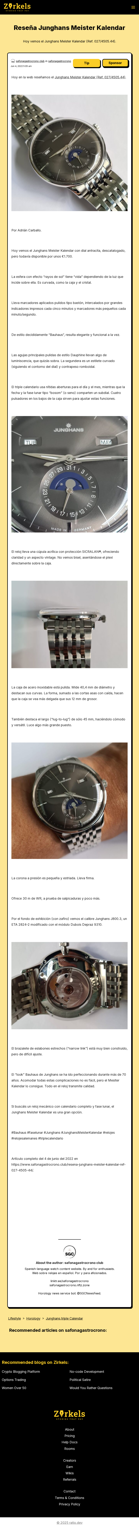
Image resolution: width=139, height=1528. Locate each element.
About (69, 1429)
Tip (86, 63)
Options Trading (14, 1380)
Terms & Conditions (69, 1498)
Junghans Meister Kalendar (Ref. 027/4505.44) (90, 77)
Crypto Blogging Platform (21, 1371)
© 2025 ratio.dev (70, 1523)
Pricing (69, 1436)
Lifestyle (14, 1318)
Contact (69, 1491)
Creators (69, 1460)
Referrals (69, 1479)
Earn (69, 1467)
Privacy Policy (69, 1504)
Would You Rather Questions (91, 1388)
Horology (33, 1318)
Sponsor (115, 63)
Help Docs (69, 1442)
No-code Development (87, 1371)
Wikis (70, 1473)
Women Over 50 (14, 1388)
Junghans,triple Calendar (64, 1318)
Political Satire (80, 1380)
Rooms (69, 1449)
